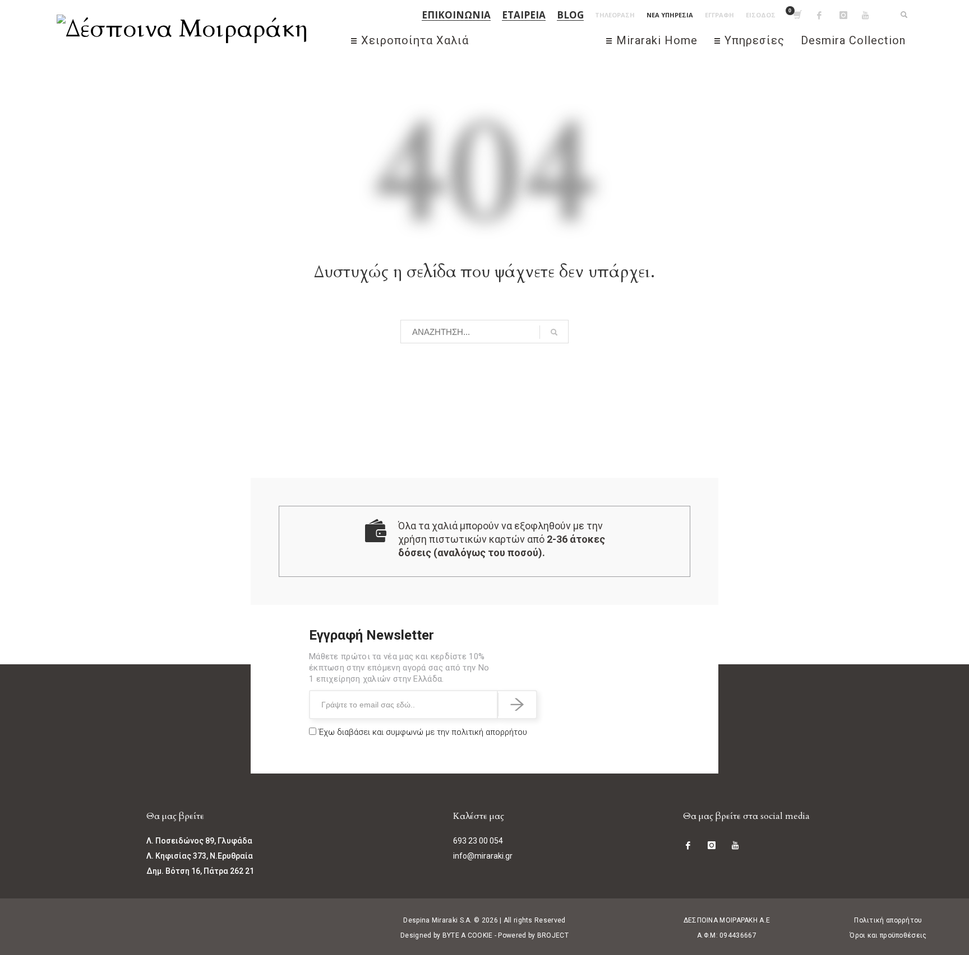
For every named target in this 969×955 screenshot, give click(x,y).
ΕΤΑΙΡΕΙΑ (524, 15)
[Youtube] (873, 15)
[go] (554, 332)
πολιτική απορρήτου (489, 732)
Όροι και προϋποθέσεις (888, 935)
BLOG (570, 15)
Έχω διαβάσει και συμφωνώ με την (421, 732)
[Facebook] (828, 15)
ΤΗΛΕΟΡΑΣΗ (615, 15)
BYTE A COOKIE (467, 935)
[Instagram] (850, 15)
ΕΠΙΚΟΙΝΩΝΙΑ (456, 15)
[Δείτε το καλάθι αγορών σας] (796, 15)
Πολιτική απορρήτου (888, 920)
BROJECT (553, 935)
